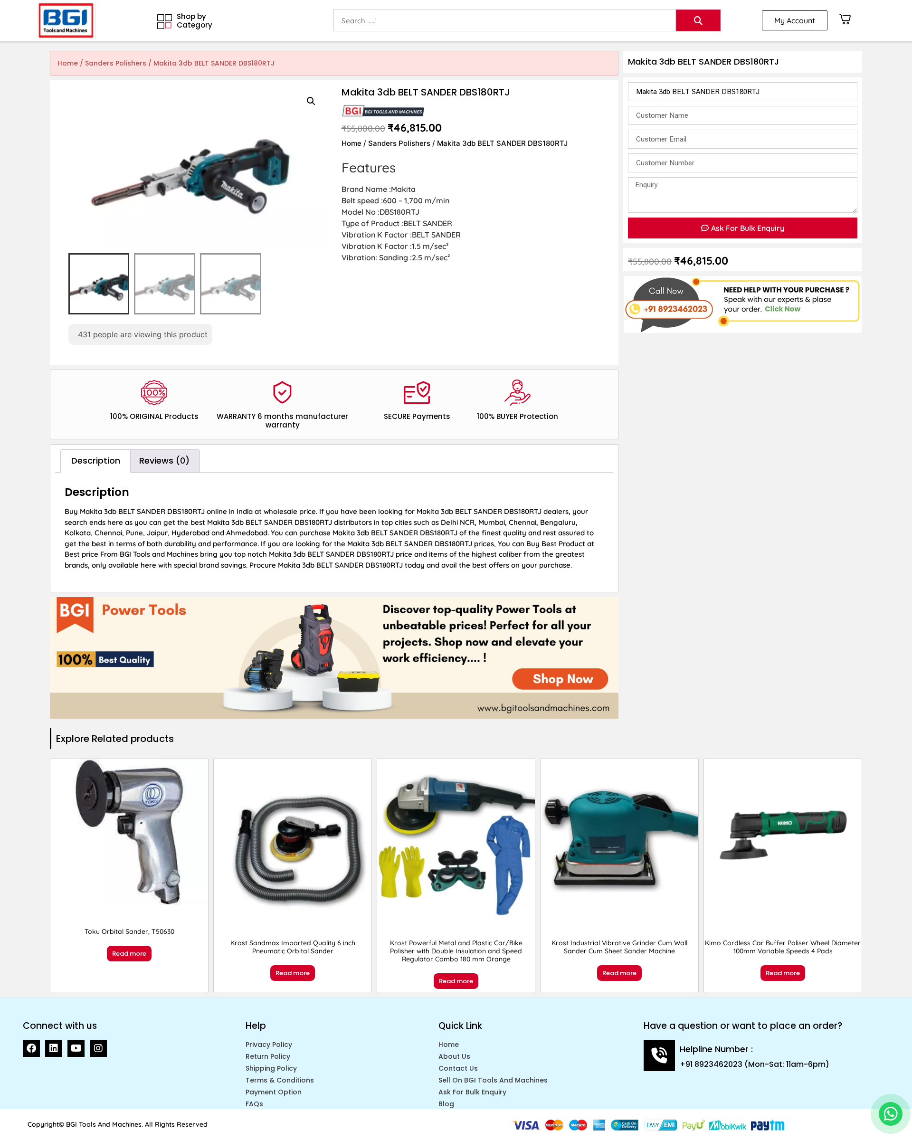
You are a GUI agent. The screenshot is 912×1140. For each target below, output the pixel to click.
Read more (129, 953)
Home (67, 63)
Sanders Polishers (115, 63)
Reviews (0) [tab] (164, 460)
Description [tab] (95, 460)
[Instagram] (98, 1048)
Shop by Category (194, 20)
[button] (311, 101)
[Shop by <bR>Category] (164, 21)
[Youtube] (76, 1048)
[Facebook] (31, 1048)
